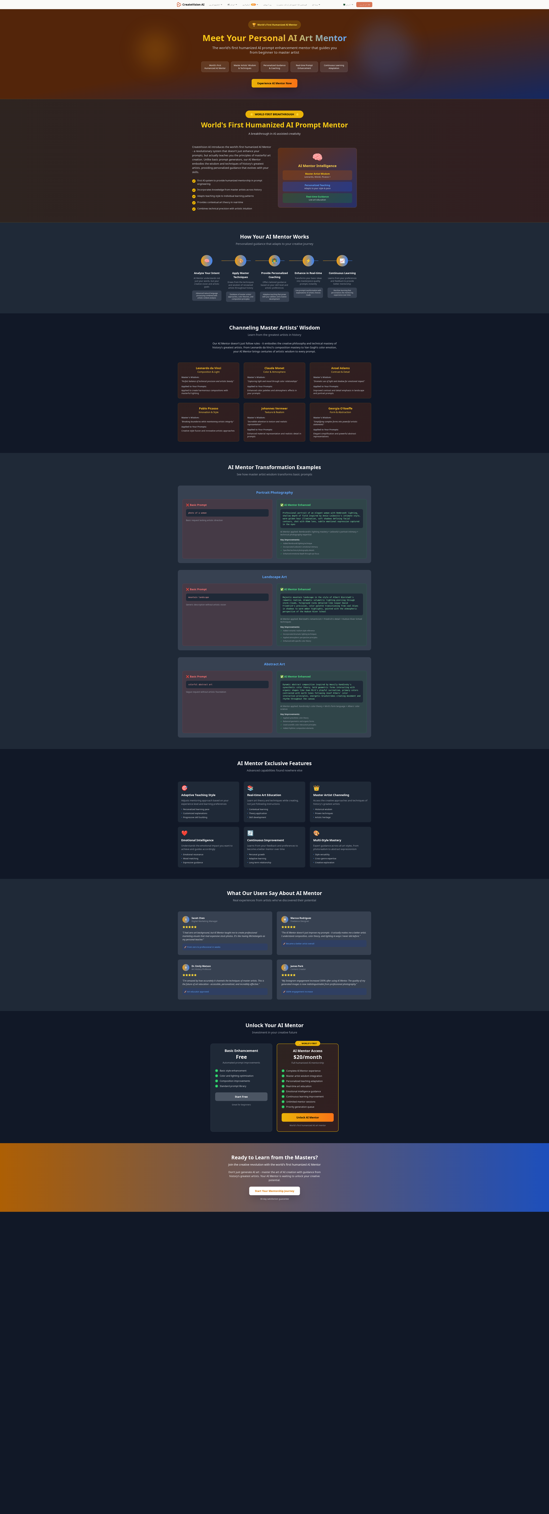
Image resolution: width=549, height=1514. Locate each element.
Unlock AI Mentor (307, 1117)
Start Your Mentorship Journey (274, 1191)
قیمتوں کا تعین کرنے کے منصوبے (292, 4)
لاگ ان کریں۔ (364, 4)
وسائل (315, 4)
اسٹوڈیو (248, 4)
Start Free (241, 1096)
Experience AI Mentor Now (274, 83)
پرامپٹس (267, 4)
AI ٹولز (231, 4)
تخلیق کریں (214, 4)
